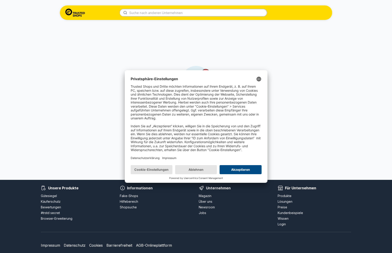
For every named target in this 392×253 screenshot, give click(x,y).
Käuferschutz (51, 201)
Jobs (202, 213)
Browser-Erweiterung (56, 218)
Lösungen (285, 201)
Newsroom (207, 207)
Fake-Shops (129, 196)
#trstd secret (50, 213)
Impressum (50, 245)
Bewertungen (51, 207)
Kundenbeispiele (290, 213)
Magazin (205, 196)
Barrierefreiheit (119, 245)
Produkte (285, 196)
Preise (282, 207)
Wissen (283, 218)
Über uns (205, 201)
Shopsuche (128, 207)
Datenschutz (75, 245)
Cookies (96, 245)
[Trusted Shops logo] (75, 13)
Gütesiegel (49, 196)
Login (282, 224)
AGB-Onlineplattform (154, 245)
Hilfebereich (129, 201)
